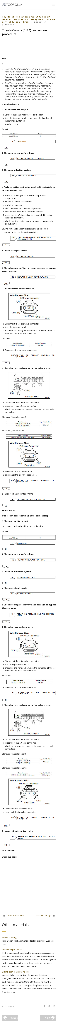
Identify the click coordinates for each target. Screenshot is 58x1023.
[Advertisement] (29, 47)
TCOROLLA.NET (10, 1007)
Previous (13, 1017)
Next (47, 1017)
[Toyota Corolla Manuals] (13, 4)
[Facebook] (44, 1006)
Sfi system (37, 19)
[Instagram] (54, 1006)
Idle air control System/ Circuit (28, 20)
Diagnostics (20, 19)
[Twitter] (49, 1006)
